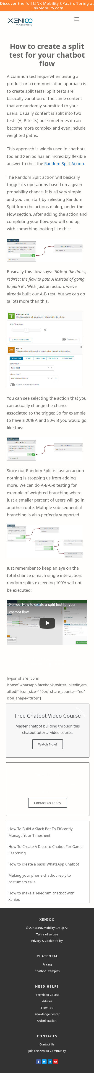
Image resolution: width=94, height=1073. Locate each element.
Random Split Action (64, 163)
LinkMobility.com (47, 7)
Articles (47, 1001)
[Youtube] (55, 1061)
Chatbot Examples (47, 971)
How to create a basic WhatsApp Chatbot (43, 864)
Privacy (36, 941)
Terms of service (47, 934)
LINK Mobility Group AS (52, 928)
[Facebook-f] (38, 1061)
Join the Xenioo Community (47, 1051)
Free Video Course (47, 995)
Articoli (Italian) (47, 1021)
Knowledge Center (47, 1014)
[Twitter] (44, 1061)
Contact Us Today (47, 802)
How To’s (47, 1008)
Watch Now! (47, 744)
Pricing (47, 964)
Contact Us (47, 1044)
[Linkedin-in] (50, 1061)
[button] (47, 662)
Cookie (49, 941)
